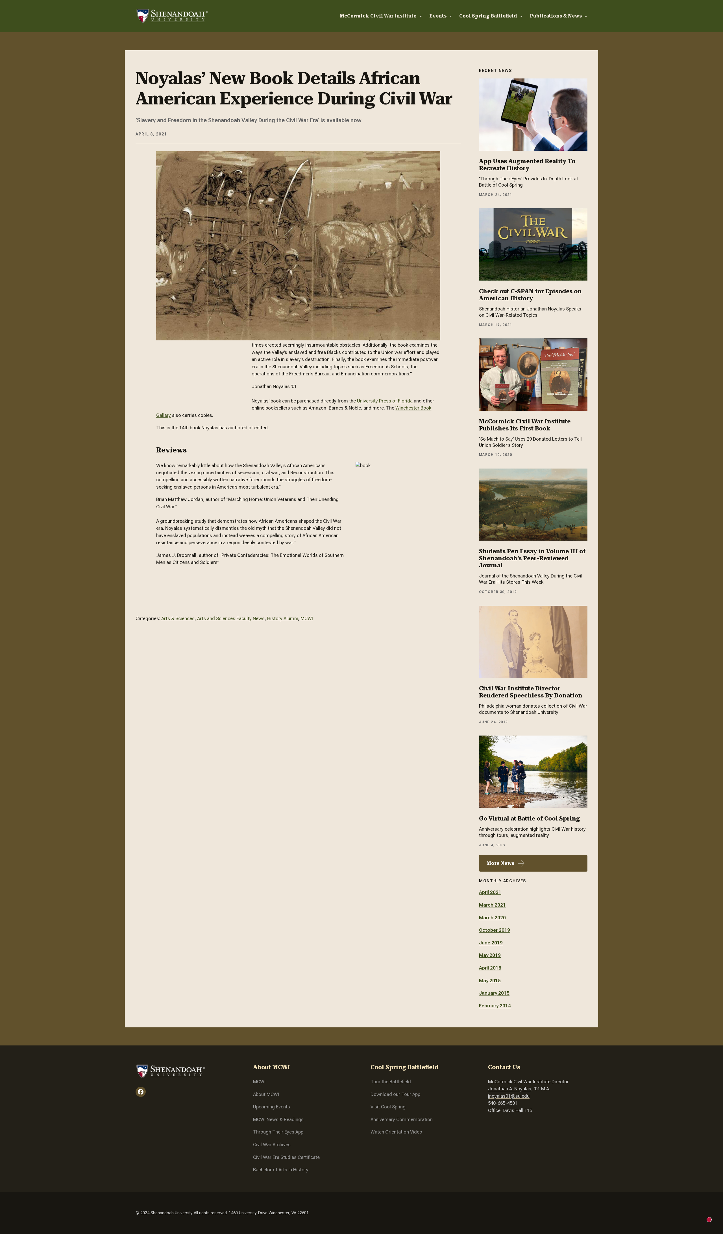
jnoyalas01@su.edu (509, 1096)
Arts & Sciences (178, 618)
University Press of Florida (385, 401)
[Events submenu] (450, 16)
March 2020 (492, 917)
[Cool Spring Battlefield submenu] (521, 16)
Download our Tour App (395, 1094)
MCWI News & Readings (278, 1119)
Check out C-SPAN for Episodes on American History (530, 295)
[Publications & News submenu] (586, 16)
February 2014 (495, 1005)
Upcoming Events (271, 1107)
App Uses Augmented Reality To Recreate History (527, 165)
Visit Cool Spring (388, 1107)
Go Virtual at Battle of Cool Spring (529, 818)
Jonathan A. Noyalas (509, 1088)
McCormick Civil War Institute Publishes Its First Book (524, 425)
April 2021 (490, 892)
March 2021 (492, 905)
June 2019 (491, 943)
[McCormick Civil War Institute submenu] (420, 16)
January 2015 (494, 993)
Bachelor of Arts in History (280, 1169)
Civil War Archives (272, 1144)
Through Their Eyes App (278, 1132)
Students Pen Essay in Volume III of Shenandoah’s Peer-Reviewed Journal (532, 558)
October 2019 (494, 930)
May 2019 (490, 955)
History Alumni (282, 618)
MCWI (306, 618)
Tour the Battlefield (391, 1081)
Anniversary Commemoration (402, 1119)
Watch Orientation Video (396, 1132)
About (260, 1094)
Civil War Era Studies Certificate (286, 1157)
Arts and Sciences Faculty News (231, 618)
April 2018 (490, 968)
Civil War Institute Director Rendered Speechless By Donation (530, 692)
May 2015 (490, 980)
